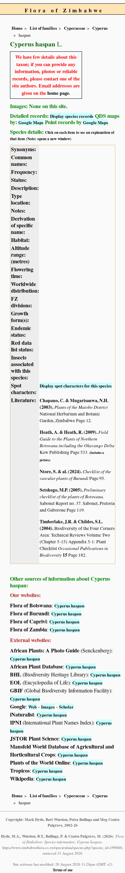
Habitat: (20, 240)
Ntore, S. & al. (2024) (60, 471)
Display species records (71, 116)
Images (48, 706)
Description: (25, 188)
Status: (19, 180)
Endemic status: (21, 331)
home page (58, 92)
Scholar (66, 706)
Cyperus (100, 28)
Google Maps (30, 122)
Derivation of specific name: (23, 225)
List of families (43, 28)
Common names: (21, 160)
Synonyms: (23, 149)
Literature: (23, 400)
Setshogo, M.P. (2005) (61, 490)
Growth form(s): (20, 316)
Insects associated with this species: (22, 367)
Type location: (20, 199)
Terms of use (63, 870)
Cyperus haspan (69, 605)
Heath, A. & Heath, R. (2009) (68, 432)
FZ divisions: (21, 302)
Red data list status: (22, 346)
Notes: (18, 210)
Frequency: (24, 172)
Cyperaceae (74, 28)
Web (32, 706)
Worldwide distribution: (25, 287)
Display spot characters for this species (76, 385)
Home (17, 28)
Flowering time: (22, 272)
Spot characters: (23, 388)
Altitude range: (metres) (20, 254)
